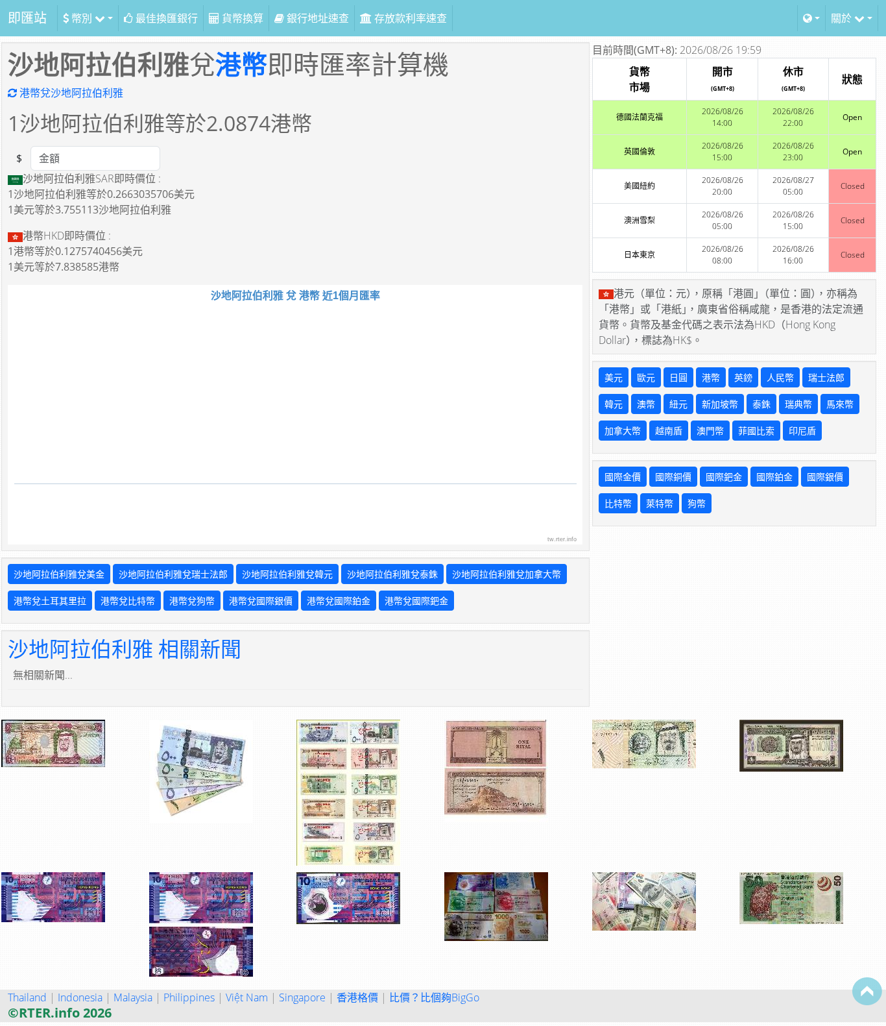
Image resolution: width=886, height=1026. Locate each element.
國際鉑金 (774, 476)
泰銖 (761, 404)
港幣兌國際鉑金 (338, 600)
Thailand (27, 997)
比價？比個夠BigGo (434, 997)
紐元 (678, 404)
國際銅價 (673, 476)
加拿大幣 (623, 430)
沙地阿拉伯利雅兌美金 (59, 574)
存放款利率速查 (409, 18)
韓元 (614, 404)
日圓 (678, 377)
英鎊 (743, 377)
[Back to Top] (867, 991)
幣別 (82, 18)
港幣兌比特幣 (128, 600)
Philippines (189, 997)
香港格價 (357, 997)
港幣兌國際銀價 (261, 600)
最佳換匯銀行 (165, 18)
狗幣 (697, 503)
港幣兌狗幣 (192, 600)
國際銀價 (825, 476)
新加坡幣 (720, 404)
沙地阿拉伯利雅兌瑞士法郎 (173, 574)
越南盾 (668, 430)
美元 (614, 377)
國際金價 (623, 476)
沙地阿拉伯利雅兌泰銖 (392, 574)
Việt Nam (247, 997)
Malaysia (133, 997)
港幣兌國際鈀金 (416, 600)
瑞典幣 (798, 404)
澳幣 (646, 404)
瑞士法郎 (826, 377)
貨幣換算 (241, 18)
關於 (842, 18)
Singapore (302, 997)
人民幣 (780, 377)
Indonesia (80, 997)
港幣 (241, 64)
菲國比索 (756, 430)
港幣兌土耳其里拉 (50, 600)
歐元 (646, 377)
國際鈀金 (724, 476)
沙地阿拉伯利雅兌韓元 (287, 574)
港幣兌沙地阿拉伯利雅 (70, 93)
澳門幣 (710, 430)
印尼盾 (802, 430)
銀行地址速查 (316, 18)
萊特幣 (659, 503)
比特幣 (618, 503)
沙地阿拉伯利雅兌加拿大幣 (506, 574)
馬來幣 (840, 404)
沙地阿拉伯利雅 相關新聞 (124, 649)
